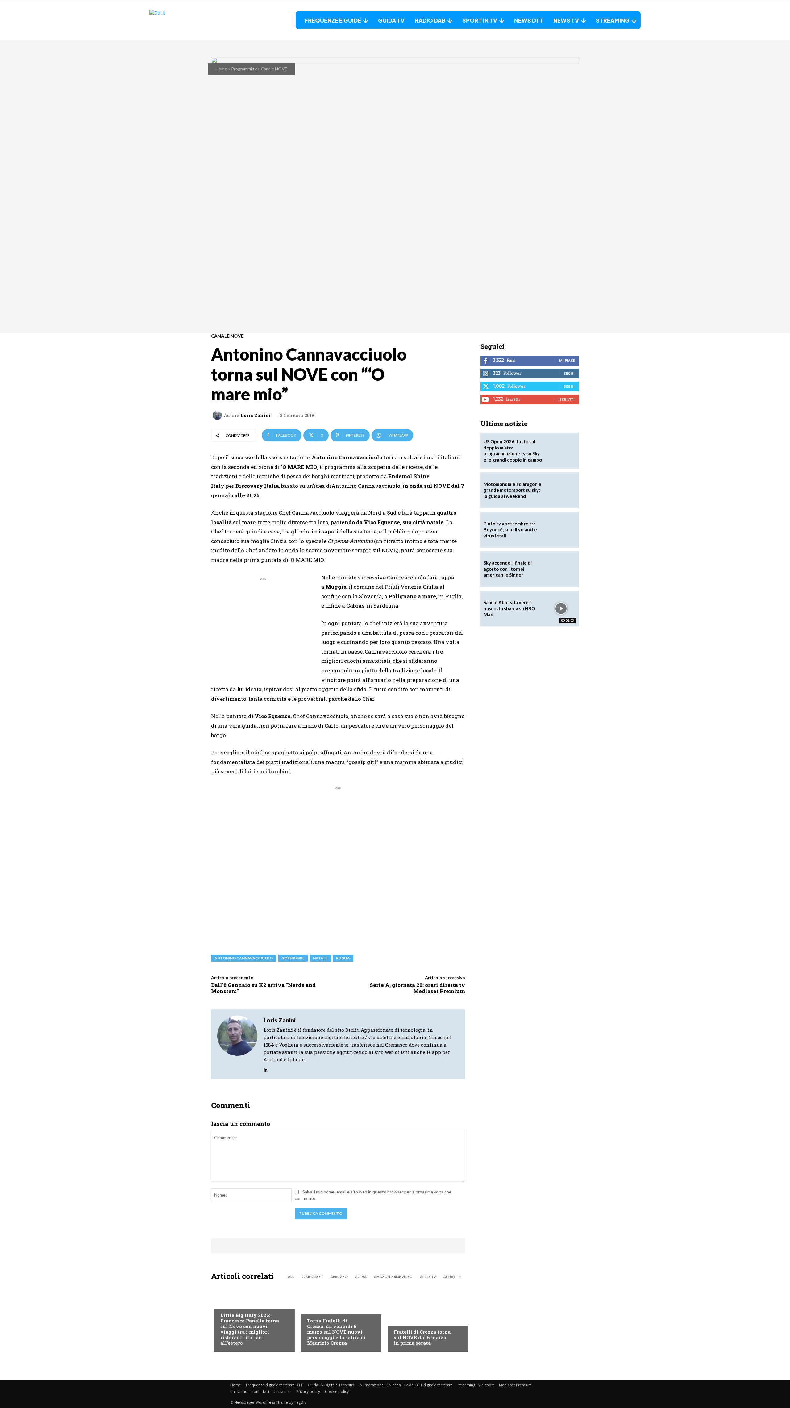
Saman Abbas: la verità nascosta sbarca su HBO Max (509, 608)
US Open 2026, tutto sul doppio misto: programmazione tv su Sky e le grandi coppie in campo (513, 450)
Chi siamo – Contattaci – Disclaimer (260, 1391)
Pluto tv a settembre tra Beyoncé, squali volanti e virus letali (510, 529)
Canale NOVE (274, 68)
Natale (320, 958)
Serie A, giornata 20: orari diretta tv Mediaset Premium (417, 988)
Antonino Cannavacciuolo (243, 958)
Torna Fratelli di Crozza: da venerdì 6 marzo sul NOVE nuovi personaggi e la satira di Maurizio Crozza (336, 1332)
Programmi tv (244, 68)
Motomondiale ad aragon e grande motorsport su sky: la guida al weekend (512, 490)
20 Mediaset (312, 1277)
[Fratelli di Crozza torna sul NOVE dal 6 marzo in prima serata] (425, 1318)
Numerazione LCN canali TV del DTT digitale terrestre (406, 1385)
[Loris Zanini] (218, 415)
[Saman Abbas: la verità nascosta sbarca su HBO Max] (561, 609)
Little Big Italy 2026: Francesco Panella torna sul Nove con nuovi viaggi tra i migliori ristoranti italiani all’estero (249, 1329)
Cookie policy (337, 1391)
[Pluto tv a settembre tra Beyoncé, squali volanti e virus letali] (561, 530)
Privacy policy (308, 1391)
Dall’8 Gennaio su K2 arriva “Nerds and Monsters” (263, 988)
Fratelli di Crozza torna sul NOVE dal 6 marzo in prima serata (422, 1337)
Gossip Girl (292, 958)
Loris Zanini (256, 415)
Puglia (343, 958)
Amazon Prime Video (393, 1277)
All (291, 1277)
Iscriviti (566, 399)
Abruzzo (339, 1277)
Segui (569, 373)
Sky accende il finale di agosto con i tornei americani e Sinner (508, 569)
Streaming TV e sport (476, 1385)
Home (221, 68)
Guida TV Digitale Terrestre (331, 1385)
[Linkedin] (266, 1069)
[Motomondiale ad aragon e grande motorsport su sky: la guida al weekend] (561, 490)
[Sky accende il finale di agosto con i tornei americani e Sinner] (561, 569)
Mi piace (567, 360)
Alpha (361, 1277)
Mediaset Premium (515, 1385)
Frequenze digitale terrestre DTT (274, 1385)
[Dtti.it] (188, 20)
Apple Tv (428, 1277)
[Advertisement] (263, 625)
